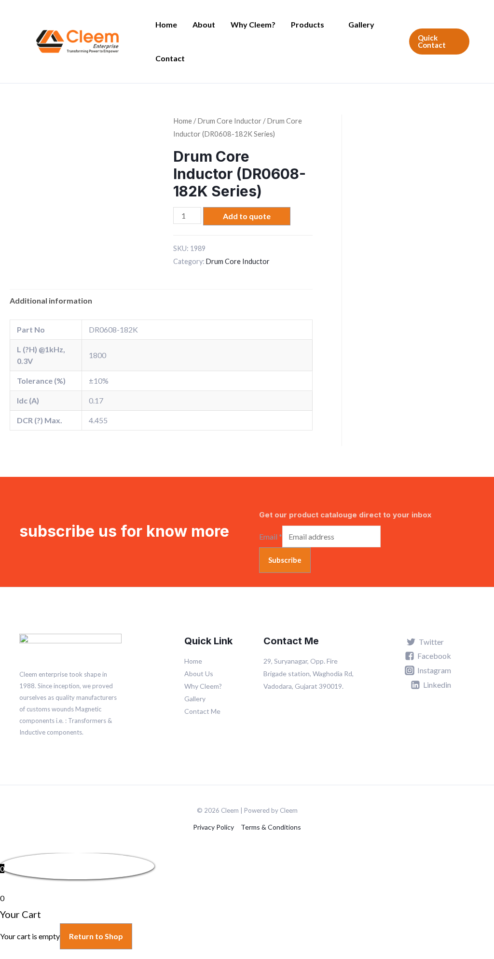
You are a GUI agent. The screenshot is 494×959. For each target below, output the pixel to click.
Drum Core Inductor (229, 120)
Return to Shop (96, 936)
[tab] (51, 301)
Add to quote (247, 216)
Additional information (51, 300)
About (203, 24)
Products (307, 24)
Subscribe (285, 560)
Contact (170, 58)
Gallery (361, 24)
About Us (198, 673)
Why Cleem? (253, 24)
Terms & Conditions (271, 827)
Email (270, 536)
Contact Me (202, 711)
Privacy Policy (213, 827)
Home (166, 24)
